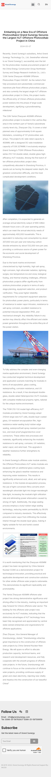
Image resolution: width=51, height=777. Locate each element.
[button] (33, 4)
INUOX (4, 767)
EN (46, 4)
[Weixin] (20, 711)
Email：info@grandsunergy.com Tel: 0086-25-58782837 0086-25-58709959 (21, 718)
